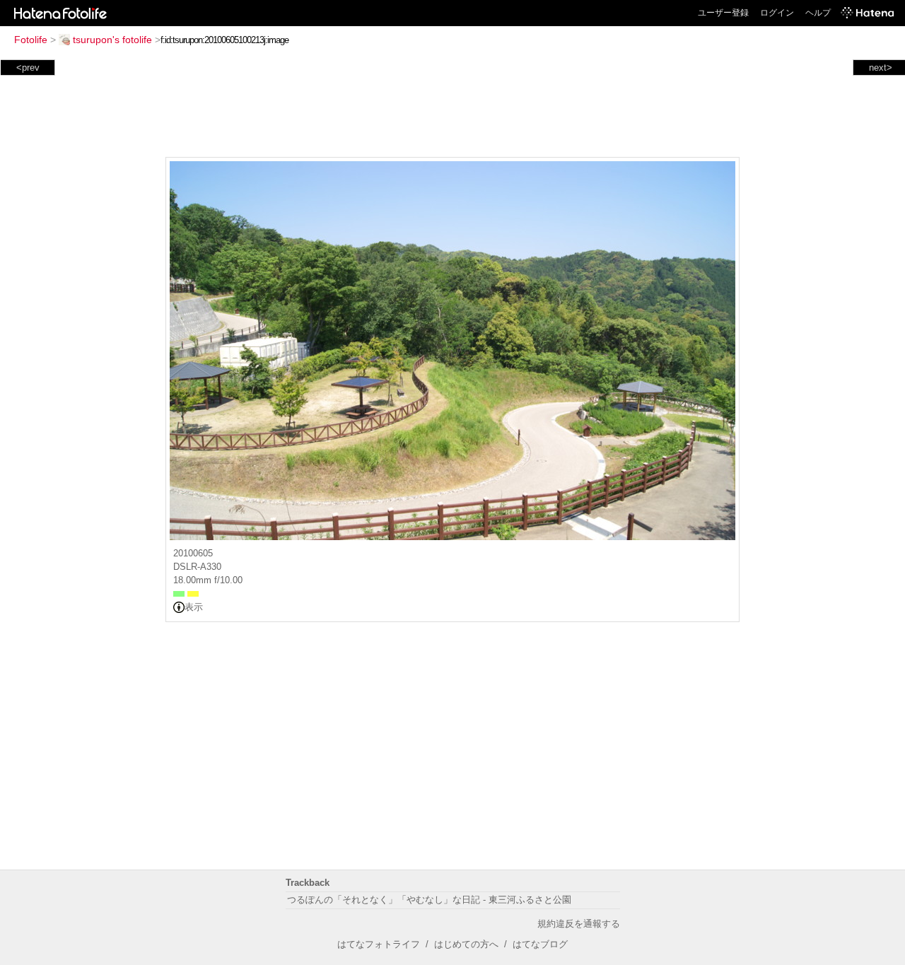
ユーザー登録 (723, 13)
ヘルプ (818, 13)
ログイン (777, 13)
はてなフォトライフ (378, 944)
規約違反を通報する (578, 923)
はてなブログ (540, 944)
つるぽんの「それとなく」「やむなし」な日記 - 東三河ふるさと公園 (429, 899)
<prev (28, 67)
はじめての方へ (466, 944)
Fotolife (30, 39)
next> (880, 67)
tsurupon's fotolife (112, 39)
